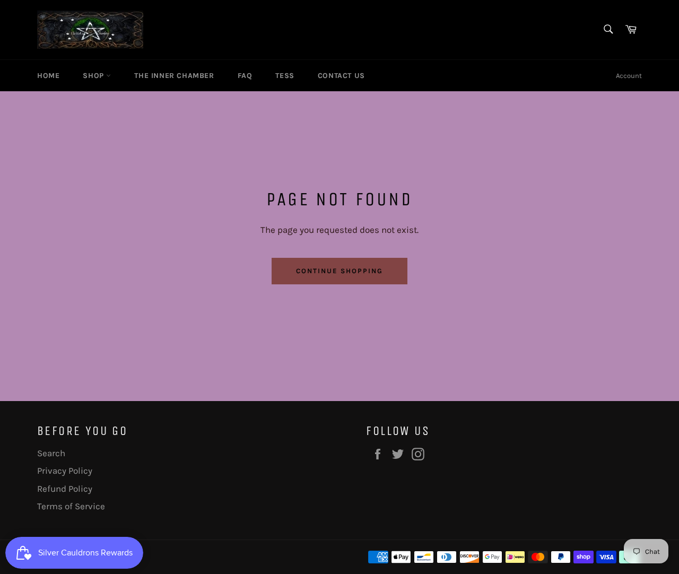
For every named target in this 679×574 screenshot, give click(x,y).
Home (48, 75)
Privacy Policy (64, 470)
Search (51, 453)
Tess (284, 75)
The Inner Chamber (174, 75)
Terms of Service (71, 506)
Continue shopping (339, 271)
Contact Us (341, 75)
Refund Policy (64, 488)
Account (629, 76)
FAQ (245, 75)
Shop (94, 75)
